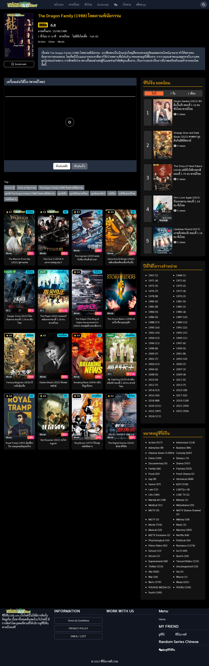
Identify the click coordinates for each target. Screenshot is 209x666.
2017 (179, 395)
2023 (179, 411)
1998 (151, 348)
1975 (179, 285)
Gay (150, 479)
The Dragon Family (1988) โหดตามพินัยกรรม (61, 187)
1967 (151, 275)
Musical (152, 529)
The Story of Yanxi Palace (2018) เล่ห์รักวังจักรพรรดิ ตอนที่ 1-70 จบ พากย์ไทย (188, 169)
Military (180, 519)
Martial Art (154, 499)
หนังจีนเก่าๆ (11, 198)
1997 (179, 343)
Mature (180, 499)
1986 (151, 317)
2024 (151, 416)
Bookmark (103, 4)
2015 (179, 390)
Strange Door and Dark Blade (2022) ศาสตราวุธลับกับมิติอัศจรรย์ (187, 136)
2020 (151, 405)
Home (162, 619)
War (150, 576)
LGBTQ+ (181, 489)
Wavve (180, 576)
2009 (179, 374)
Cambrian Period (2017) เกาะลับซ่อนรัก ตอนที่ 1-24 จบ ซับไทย (188, 233)
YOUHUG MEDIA (157, 587)
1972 (179, 280)
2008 (151, 374)
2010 (151, 379)
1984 (151, 311)
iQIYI (179, 484)
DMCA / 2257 (78, 636)
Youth (151, 592)
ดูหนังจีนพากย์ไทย (79, 193)
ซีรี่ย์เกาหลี (180, 634)
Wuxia (179, 582)
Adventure (182, 442)
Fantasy (180, 468)
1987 (179, 317)
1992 (151, 332)
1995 (179, 338)
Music (179, 524)
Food (151, 473)
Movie (61, 41)
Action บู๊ (9, 187)
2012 (151, 384)
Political (180, 540)
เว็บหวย (126, 4)
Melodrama (182, 505)
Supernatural (155, 561)
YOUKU (180, 587)
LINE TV (181, 494)
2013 (179, 384)
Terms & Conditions (78, 620)
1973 (151, 285)
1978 (151, 296)
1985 (179, 311)
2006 (151, 369)
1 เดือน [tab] (192, 93)
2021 (179, 405)
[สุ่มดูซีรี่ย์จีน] (115, 4)
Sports (180, 556)
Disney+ (180, 458)
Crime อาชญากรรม (27, 187)
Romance (181, 545)
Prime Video (155, 545)
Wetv (151, 582)
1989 (179, 322)
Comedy (180, 452)
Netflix (180, 535)
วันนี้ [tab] (154, 93)
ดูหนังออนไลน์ (98, 193)
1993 (179, 332)
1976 (151, 291)
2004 (151, 364)
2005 (179, 364)
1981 (179, 301)
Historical (181, 479)
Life (150, 494)
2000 (151, 353)
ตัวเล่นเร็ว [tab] (79, 166)
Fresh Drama (183, 473)
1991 (179, 327)
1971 (151, 280)
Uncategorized (184, 566)
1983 (179, 306)
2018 (151, 400)
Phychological (156, 540)
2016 (151, 395)
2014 (151, 390)
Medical (152, 505)
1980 (151, 301)
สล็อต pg (141, 4)
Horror (152, 484)
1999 (179, 348)
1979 (179, 296)
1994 (151, 338)
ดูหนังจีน (62, 193)
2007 (179, 369)
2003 (179, 358)
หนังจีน (111, 193)
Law (150, 489)
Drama (180, 463)
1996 (151, 343)
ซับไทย (88, 4)
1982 (151, 306)
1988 (151, 322)
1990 (151, 327)
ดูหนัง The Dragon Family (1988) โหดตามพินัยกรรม (30, 193)
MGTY (151, 519)
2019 (179, 400)
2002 (151, 358)
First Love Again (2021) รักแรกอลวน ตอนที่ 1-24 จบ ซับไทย (187, 201)
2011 (179, 379)
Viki (150, 571)
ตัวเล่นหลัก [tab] (62, 166)
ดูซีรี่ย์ (162, 634)
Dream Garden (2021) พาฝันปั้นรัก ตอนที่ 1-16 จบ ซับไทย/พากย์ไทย (188, 105)
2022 (151, 411)
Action (41, 41)
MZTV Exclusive (157, 535)
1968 (179, 275)
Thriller (152, 566)
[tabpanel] (172, 175)
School (152, 550)
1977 (179, 291)
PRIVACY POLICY (78, 628)
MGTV (151, 510)
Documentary (156, 463)
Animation (154, 447)
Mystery (180, 529)
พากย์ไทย (74, 4)
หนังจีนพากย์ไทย (127, 193)
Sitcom (152, 556)
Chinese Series (156, 452)
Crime (51, 41)
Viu (178, 571)
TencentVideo (184, 561)
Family (152, 468)
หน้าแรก (59, 4)
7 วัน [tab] (173, 93)
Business (181, 447)
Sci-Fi (179, 550)
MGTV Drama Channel (188, 510)
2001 (179, 353)
